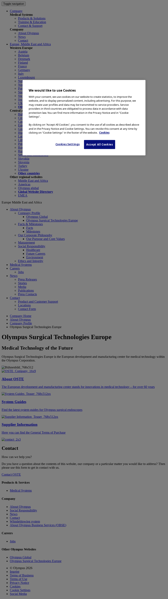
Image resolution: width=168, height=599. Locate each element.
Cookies (104, 133)
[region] (84, 118)
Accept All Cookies (99, 144)
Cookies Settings (67, 144)
